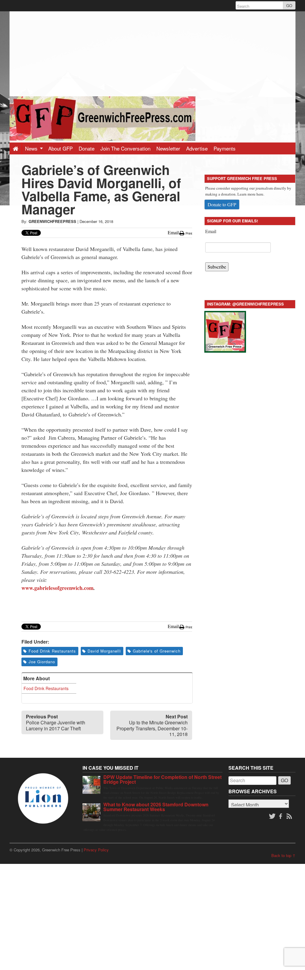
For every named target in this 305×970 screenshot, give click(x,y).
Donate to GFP (222, 204)
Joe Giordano (42, 661)
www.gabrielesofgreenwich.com (57, 588)
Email (210, 231)
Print (188, 233)
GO (289, 5)
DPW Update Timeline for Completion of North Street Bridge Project (162, 779)
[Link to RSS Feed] (290, 816)
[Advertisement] (152, 53)
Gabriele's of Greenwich (156, 651)
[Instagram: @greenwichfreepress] (225, 331)
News (32, 148)
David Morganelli (104, 651)
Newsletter (168, 148)
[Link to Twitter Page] (272, 816)
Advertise (197, 148)
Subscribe (217, 267)
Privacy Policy (96, 850)
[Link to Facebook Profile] (281, 816)
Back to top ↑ (283, 855)
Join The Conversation (125, 148)
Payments (225, 148)
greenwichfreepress (52, 221)
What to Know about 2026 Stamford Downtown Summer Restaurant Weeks (155, 807)
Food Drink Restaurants (52, 651)
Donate (86, 148)
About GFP (60, 148)
